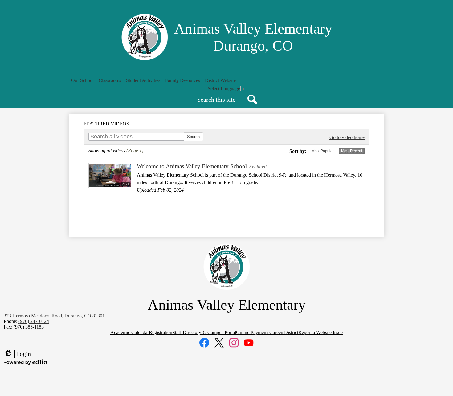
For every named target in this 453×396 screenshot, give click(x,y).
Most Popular (323, 151)
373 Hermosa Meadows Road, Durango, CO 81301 (54, 315)
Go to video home (347, 137)
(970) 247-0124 (33, 321)
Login (17, 354)
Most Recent (351, 151)
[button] (82, 80)
